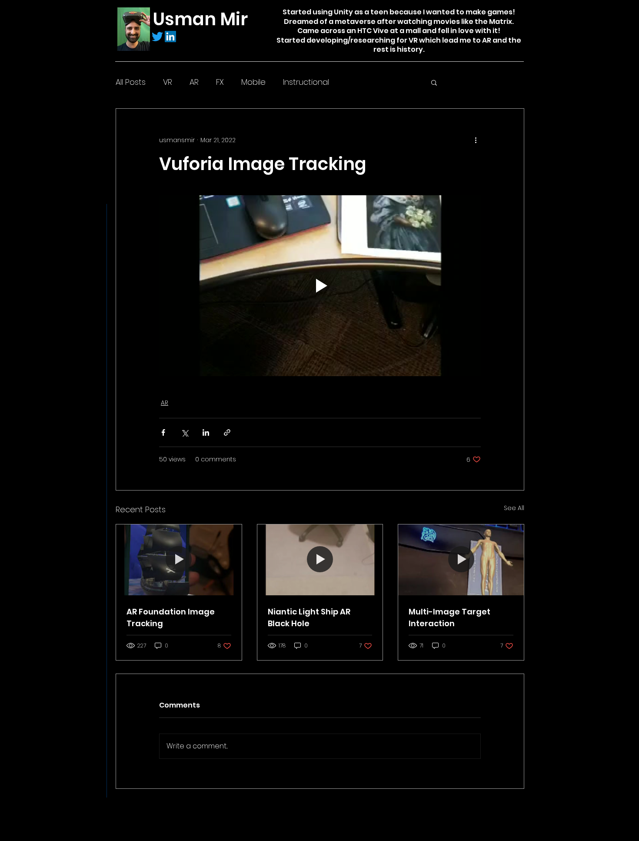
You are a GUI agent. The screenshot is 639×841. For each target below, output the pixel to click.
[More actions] (475, 140)
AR (194, 82)
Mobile (253, 82)
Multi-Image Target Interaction (449, 617)
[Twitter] (157, 36)
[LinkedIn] (170, 36)
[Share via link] (227, 432)
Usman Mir (200, 19)
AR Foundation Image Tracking (170, 617)
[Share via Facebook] (163, 432)
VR (167, 82)
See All (514, 508)
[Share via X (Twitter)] (184, 432)
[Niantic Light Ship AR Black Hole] (320, 559)
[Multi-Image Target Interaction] (461, 559)
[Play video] (320, 285)
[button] (434, 82)
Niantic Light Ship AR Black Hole (309, 617)
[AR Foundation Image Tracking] (179, 559)
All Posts (131, 82)
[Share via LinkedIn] (206, 432)
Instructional (306, 82)
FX (220, 82)
